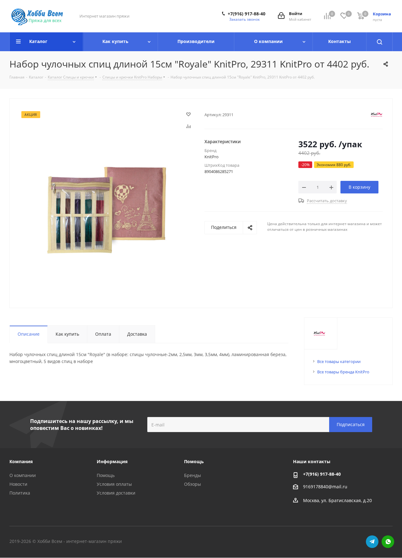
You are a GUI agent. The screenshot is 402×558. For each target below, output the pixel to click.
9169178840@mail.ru (325, 487)
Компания (21, 461)
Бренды (192, 475)
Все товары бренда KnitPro (343, 372)
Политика (19, 493)
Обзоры (192, 484)
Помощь (106, 475)
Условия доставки (116, 493)
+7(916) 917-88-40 (246, 14)
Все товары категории (339, 361)
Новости (18, 484)
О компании (22, 475)
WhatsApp (388, 541)
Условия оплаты (114, 484)
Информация (112, 461)
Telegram (372, 541)
